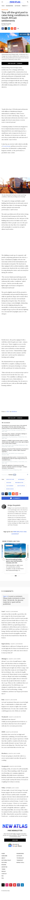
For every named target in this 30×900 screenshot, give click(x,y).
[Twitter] (6, 28)
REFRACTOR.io (20, 862)
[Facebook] (3, 28)
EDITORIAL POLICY (6, 860)
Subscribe (15, 840)
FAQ (3, 878)
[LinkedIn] (9, 28)
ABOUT (3, 858)
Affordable (21, 479)
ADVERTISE (4, 867)
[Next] (26, 558)
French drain (6, 146)
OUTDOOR (17, 5)
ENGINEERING (9, 5)
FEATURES (4, 862)
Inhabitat (14, 411)
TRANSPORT (25, 5)
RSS (2, 876)
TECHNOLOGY (20, 858)
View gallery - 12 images (15, 63)
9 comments (16, 498)
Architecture (5, 9)
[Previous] (3, 558)
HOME (3, 853)
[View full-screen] (28, 34)
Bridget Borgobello (14, 505)
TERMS (3, 869)
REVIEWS (4, 864)
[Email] (18, 28)
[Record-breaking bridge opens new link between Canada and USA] (15, 550)
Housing (8, 482)
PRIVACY (4, 871)
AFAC (7, 411)
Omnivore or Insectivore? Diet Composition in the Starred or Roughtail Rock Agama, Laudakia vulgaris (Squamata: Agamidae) (15, 450)
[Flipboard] (15, 28)
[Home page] (15, 2)
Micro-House (10, 488)
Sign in (5, 596)
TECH (3, 5)
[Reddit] (12, 28)
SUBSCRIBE (4, 855)
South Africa (21, 485)
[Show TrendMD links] (27, 474)
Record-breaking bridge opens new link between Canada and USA (14, 561)
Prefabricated (19, 482)
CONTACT (4, 873)
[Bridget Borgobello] (4, 506)
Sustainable (9, 485)
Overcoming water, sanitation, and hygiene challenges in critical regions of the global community (14, 434)
